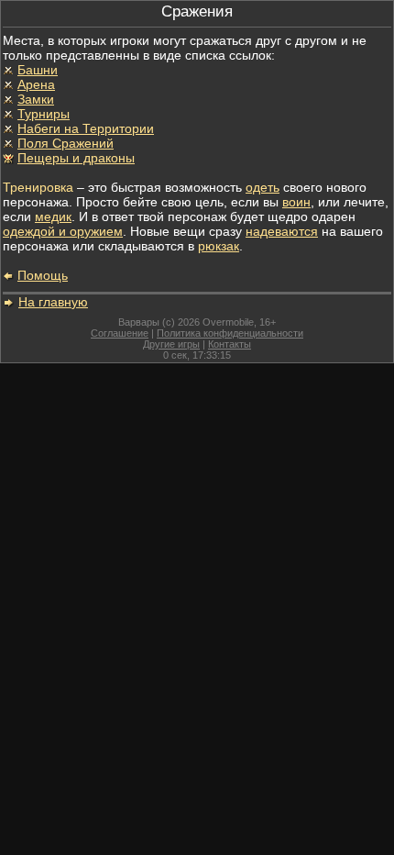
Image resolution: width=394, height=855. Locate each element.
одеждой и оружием (63, 231)
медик (53, 216)
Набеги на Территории (85, 128)
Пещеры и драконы (76, 157)
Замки (35, 99)
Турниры (43, 113)
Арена (36, 84)
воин (296, 201)
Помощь (42, 275)
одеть (262, 187)
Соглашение (119, 333)
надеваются (282, 231)
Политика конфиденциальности (230, 333)
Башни (37, 69)
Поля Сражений (65, 143)
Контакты (229, 344)
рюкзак (218, 246)
